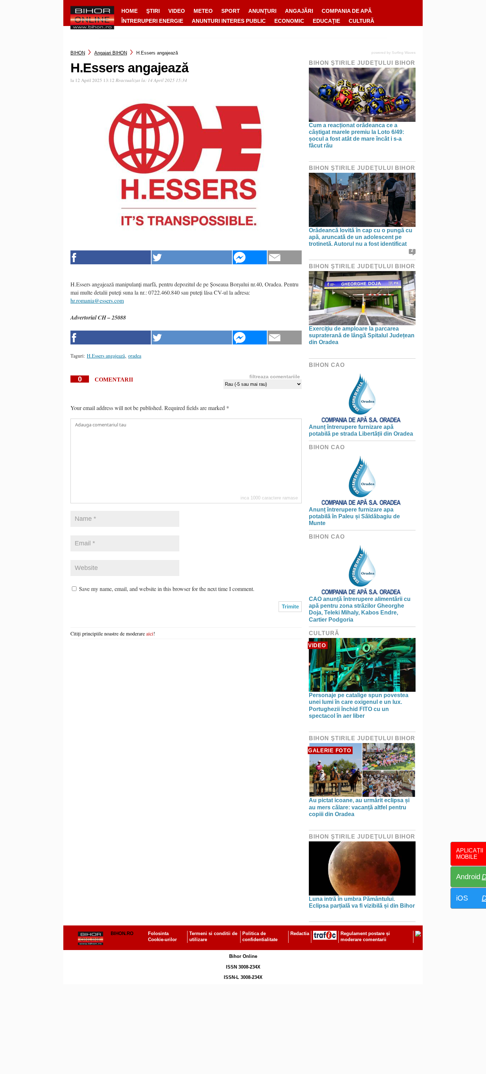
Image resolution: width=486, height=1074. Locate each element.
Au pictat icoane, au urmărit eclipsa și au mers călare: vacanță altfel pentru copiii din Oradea (359, 807)
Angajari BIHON (110, 53)
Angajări (299, 11)
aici (149, 633)
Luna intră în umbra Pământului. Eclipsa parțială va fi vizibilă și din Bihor (362, 902)
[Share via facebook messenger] (250, 257)
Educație (326, 21)
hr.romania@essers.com (97, 300)
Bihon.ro (122, 933)
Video (176, 11)
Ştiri (153, 11)
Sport (230, 11)
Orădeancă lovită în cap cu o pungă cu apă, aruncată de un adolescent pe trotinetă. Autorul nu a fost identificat (360, 237)
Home (129, 11)
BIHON (77, 53)
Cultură (361, 21)
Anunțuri (262, 11)
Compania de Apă (347, 11)
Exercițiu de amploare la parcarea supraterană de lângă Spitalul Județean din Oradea (361, 335)
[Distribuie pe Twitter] (192, 257)
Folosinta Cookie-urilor (162, 936)
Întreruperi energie (152, 21)
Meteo (203, 11)
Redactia (299, 933)
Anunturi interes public (229, 21)
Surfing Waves (404, 53)
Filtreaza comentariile (274, 376)
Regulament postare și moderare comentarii (365, 936)
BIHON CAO (327, 365)
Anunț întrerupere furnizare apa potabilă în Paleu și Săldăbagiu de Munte (354, 516)
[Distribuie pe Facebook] (110, 257)
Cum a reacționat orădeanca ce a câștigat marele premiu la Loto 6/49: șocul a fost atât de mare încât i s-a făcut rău (356, 135)
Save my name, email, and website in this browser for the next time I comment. (166, 588)
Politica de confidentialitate (260, 936)
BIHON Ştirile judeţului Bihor (362, 63)
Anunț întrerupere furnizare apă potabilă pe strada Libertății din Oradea (361, 430)
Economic (289, 21)
